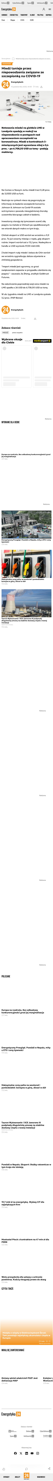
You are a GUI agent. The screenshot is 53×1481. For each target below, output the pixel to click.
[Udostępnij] (49, 1468)
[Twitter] (21, 1453)
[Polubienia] (4, 1469)
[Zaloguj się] (43, 9)
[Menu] (49, 9)
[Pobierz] (41, 86)
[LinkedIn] (26, 1453)
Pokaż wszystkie (17, 332)
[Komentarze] (26, 1469)
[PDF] (35, 318)
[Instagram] (37, 1453)
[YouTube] (32, 1453)
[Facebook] (15, 1453)
